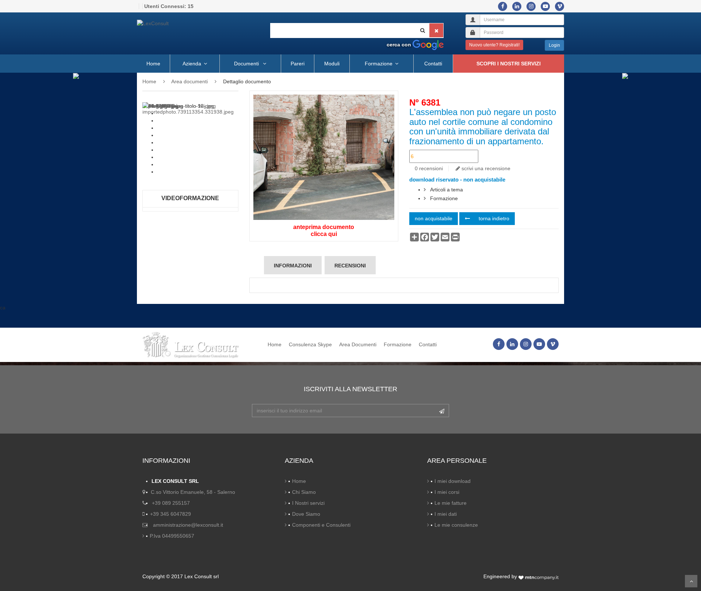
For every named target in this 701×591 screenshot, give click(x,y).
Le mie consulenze (456, 525)
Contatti (433, 63)
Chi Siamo (304, 492)
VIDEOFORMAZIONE (190, 198)
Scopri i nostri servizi (508, 63)
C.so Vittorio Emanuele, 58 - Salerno (193, 492)
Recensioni (350, 265)
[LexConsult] (186, 23)
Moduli (332, 63)
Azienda (192, 63)
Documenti (247, 63)
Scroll (691, 581)
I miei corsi (446, 492)
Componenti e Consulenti (321, 525)
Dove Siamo (306, 514)
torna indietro (493, 218)
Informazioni (293, 265)
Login (554, 45)
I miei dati (445, 514)
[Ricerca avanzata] (428, 44)
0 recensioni (429, 168)
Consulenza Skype (310, 344)
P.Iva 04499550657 (172, 536)
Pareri (297, 63)
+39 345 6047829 (170, 514)
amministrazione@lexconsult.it (188, 525)
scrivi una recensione (485, 168)
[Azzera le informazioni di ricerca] (436, 30)
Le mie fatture (450, 503)
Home (153, 63)
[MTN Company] (538, 576)
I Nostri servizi (308, 503)
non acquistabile (433, 218)
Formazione (378, 63)
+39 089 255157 (171, 503)
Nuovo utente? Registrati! (494, 44)
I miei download (452, 481)
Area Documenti (357, 344)
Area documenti (189, 81)
